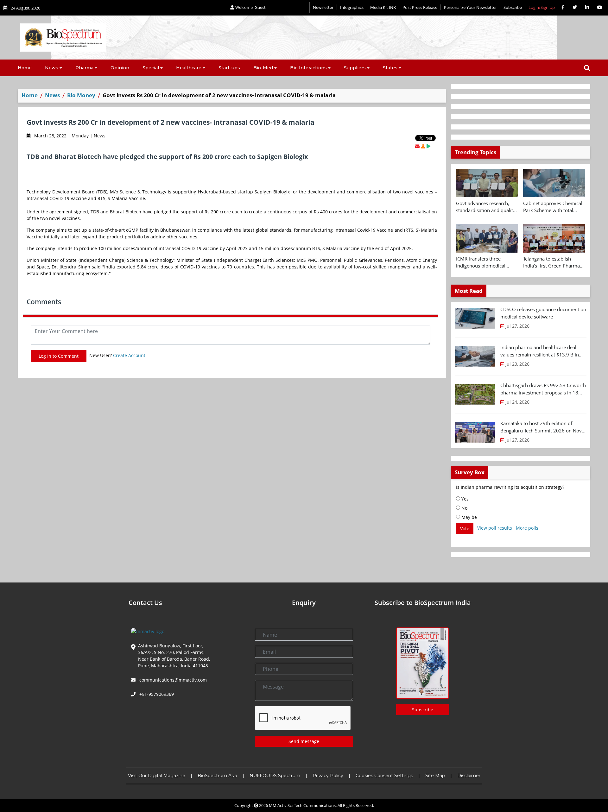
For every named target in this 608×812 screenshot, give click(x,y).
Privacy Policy (328, 775)
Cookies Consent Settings (384, 775)
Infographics (352, 7)
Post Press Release (419, 7)
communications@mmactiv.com (172, 680)
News (51, 68)
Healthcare (188, 68)
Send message (303, 741)
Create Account (129, 355)
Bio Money (81, 95)
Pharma (84, 68)
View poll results (494, 528)
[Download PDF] (423, 146)
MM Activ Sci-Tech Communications (302, 805)
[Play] (428, 146)
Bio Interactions (308, 68)
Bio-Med (263, 68)
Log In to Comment (59, 356)
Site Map (435, 775)
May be (468, 517)
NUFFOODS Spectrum (275, 775)
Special (150, 68)
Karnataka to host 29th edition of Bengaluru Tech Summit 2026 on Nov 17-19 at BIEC (541, 427)
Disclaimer (468, 775)
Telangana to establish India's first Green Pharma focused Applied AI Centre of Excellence (554, 262)
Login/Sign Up (542, 7)
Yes (464, 499)
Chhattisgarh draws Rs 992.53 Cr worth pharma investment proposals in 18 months (543, 389)
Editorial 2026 (291, 8)
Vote (464, 529)
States (390, 68)
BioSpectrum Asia (217, 775)
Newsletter (323, 7)
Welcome (250, 7)
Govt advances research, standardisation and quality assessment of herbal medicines (486, 207)
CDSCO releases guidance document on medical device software (543, 313)
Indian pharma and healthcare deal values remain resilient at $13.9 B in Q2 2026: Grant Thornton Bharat (539, 351)
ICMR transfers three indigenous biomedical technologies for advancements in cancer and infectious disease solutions (487, 262)
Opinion (120, 68)
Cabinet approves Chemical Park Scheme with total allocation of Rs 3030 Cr (552, 207)
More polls (527, 528)
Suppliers (355, 68)
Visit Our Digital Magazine (156, 775)
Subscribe (513, 7)
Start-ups (229, 68)
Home (25, 68)
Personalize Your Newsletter (470, 7)
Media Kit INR (383, 7)
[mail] (417, 146)
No (463, 508)
